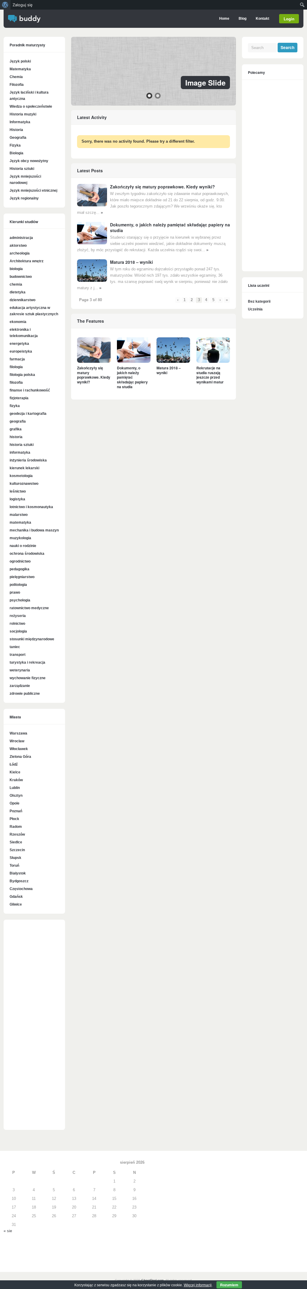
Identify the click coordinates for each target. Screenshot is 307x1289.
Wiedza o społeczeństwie (31, 106)
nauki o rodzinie (23, 546)
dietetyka (17, 292)
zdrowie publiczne (25, 693)
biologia (16, 269)
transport (17, 655)
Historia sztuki (22, 169)
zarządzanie (20, 686)
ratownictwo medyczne (29, 608)
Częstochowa (21, 889)
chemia (16, 284)
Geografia (18, 137)
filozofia (16, 382)
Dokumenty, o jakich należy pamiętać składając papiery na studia (170, 227)
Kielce (15, 772)
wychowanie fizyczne (28, 678)
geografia (18, 421)
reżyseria (18, 616)
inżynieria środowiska (28, 460)
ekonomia (18, 322)
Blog (242, 18)
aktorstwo (18, 245)
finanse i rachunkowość (30, 390)
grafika (16, 429)
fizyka (15, 406)
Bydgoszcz (19, 881)
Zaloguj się (23, 4)
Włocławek (19, 749)
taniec (15, 647)
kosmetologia (21, 476)
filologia (16, 367)
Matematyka (20, 69)
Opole (14, 803)
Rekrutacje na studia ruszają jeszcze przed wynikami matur (210, 375)
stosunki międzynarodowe (32, 639)
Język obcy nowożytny (29, 161)
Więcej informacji (198, 1285)
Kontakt (262, 18)
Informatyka (20, 122)
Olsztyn (16, 795)
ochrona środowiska (27, 553)
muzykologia (20, 538)
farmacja (17, 359)
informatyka (20, 452)
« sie (8, 1231)
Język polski (20, 61)
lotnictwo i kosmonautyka (31, 507)
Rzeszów (17, 834)
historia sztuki (22, 445)
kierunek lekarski (24, 468)
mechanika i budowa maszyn (34, 530)
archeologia (20, 253)
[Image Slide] (153, 71)
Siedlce (16, 842)
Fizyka (15, 145)
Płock (14, 819)
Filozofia (17, 85)
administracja (21, 238)
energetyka (19, 344)
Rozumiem (229, 1285)
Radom (16, 827)
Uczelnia (255, 309)
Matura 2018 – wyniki (131, 262)
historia (16, 437)
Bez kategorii (259, 301)
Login (289, 19)
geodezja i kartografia (28, 414)
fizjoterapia (19, 398)
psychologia (20, 600)
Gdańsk (16, 897)
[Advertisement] (34, 1028)
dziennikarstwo (22, 300)
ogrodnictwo (20, 561)
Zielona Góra (20, 757)
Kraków (16, 780)
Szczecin (17, 850)
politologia (18, 585)
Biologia (16, 153)
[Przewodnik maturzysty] (24, 21)
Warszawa (18, 733)
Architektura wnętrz (26, 261)
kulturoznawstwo (24, 484)
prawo (15, 592)
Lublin (15, 788)
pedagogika (19, 569)
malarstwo (19, 515)
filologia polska (22, 375)
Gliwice (16, 904)
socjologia (18, 631)
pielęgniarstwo (22, 577)
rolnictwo (17, 623)
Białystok (18, 873)
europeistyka (21, 351)
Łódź (14, 764)
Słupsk (15, 858)
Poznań (16, 811)
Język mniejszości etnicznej (33, 190)
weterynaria (20, 670)
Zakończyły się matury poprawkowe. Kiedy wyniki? (162, 187)
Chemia (16, 77)
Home (224, 18)
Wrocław (17, 741)
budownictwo (21, 277)
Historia (16, 130)
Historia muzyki (23, 114)
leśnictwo (18, 491)
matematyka (20, 522)
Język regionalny (24, 198)
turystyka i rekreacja (27, 662)
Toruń (14, 865)
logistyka (17, 499)
